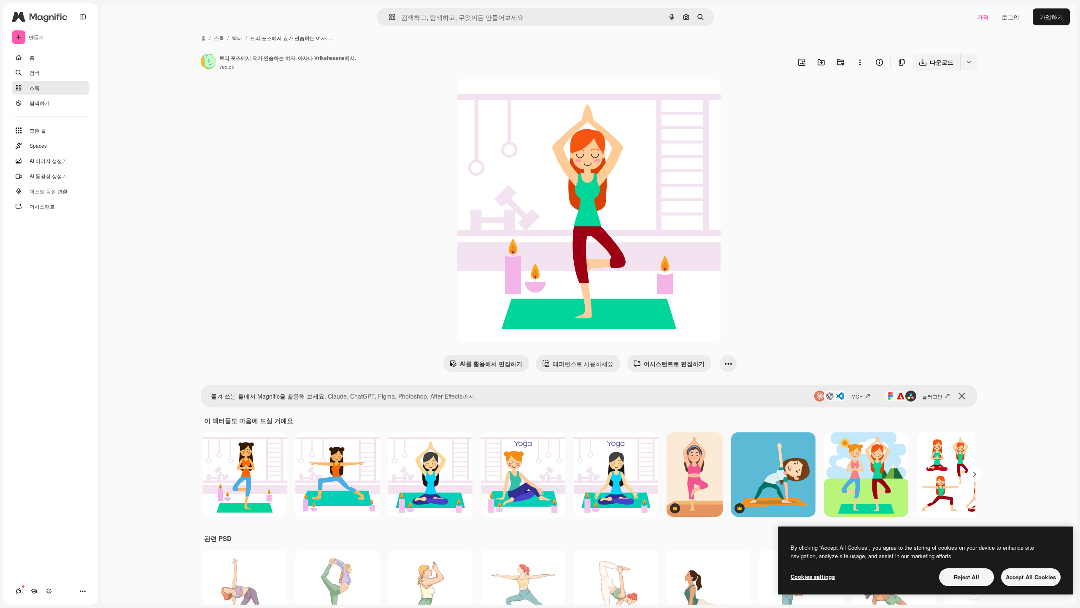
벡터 (237, 37)
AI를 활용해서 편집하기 (491, 363)
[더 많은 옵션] (859, 62)
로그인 (1010, 17)
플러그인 (932, 396)
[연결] (18, 591)
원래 (506, 95)
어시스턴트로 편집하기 (674, 363)
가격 (983, 17)
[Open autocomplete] (388, 17)
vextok (226, 66)
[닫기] (962, 396)
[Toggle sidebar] (82, 17)
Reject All (966, 577)
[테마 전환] (49, 591)
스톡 (219, 37)
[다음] (974, 474)
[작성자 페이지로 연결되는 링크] (208, 62)
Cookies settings (813, 577)
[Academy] (33, 591)
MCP (857, 396)
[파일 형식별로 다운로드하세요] (968, 62)
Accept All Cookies (1031, 577)
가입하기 (1051, 17)
